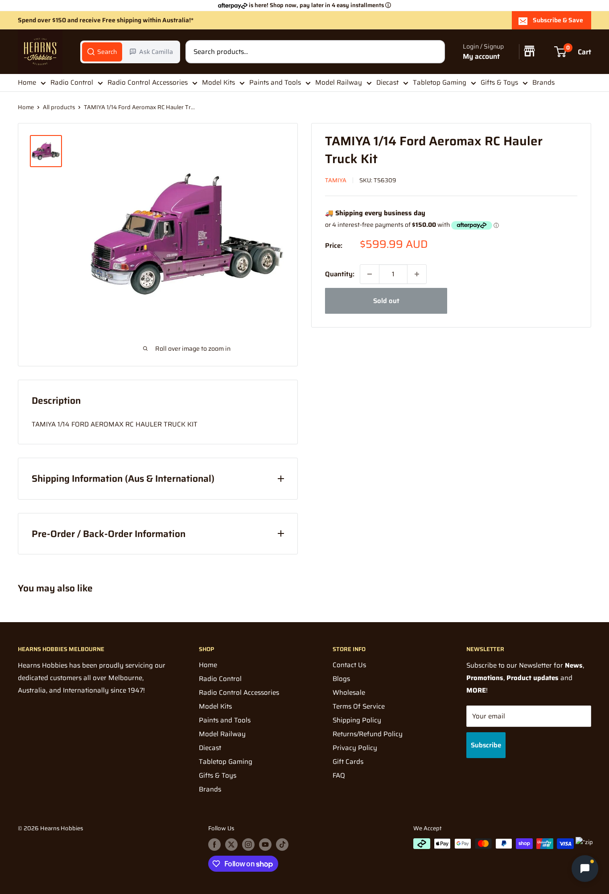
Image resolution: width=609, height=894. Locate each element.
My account (481, 56)
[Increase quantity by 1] (416, 274)
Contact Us (349, 665)
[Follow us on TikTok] (282, 844)
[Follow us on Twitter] (231, 844)
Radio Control (71, 82)
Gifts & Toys (499, 82)
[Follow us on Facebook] (214, 844)
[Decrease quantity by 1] (369, 274)
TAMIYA (335, 180)
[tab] (102, 51)
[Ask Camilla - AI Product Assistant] (585, 869)
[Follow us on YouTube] (265, 844)
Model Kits (218, 82)
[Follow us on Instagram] (248, 844)
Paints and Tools (275, 82)
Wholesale (349, 692)
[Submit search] (433, 52)
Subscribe (486, 745)
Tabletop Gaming (439, 82)
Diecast (387, 82)
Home (27, 82)
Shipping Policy (357, 720)
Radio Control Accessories (147, 82)
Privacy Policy (355, 747)
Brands (543, 82)
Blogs (341, 678)
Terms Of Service (359, 706)
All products (59, 107)
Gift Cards (348, 761)
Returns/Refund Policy (368, 734)
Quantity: (339, 274)
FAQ (339, 775)
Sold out (386, 300)
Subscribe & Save (558, 20)
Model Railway (338, 82)
